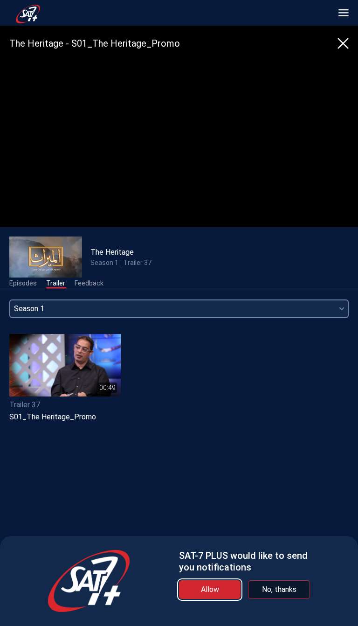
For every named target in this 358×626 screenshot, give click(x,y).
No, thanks (279, 589)
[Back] (343, 43)
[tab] (23, 283)
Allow (210, 589)
